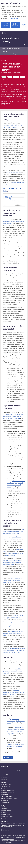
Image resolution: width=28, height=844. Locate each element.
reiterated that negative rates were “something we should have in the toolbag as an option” (12, 562)
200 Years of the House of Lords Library (11, 771)
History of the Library (7, 775)
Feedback (4, 779)
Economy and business (7, 790)
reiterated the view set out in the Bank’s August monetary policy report (13, 633)
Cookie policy (12, 840)
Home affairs (4, 794)
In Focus (4, 51)
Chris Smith (5, 79)
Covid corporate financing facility (14, 553)
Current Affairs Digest (7, 816)
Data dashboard (5, 814)
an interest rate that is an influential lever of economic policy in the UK (14, 125)
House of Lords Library (10, 40)
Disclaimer (4, 777)
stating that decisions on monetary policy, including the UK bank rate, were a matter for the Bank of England (14, 650)
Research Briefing (6, 810)
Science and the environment (9, 798)
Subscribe (7, 830)
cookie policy (14, 19)
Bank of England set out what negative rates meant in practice (13, 221)
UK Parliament (5, 48)
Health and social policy (7, 792)
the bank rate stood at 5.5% (13, 172)
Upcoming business (6, 769)
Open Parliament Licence (8, 839)
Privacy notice (5, 840)
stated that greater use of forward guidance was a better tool (13, 671)
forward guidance (10, 555)
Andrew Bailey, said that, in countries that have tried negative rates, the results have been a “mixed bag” (13, 416)
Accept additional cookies (6, 25)
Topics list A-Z (5, 802)
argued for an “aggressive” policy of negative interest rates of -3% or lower (13, 692)
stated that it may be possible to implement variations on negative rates (12, 580)
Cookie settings (24, 25)
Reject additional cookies (15, 25)
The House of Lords (6, 796)
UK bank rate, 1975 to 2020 (12, 189)
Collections (4, 808)
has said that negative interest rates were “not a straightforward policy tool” (13, 531)
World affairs (4, 800)
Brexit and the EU (6, 784)
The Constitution (5, 786)
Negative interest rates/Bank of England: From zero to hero (16, 721)
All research (4, 818)
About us (3, 773)
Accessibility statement (7, 842)
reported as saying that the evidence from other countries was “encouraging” (14, 624)
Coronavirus (4, 788)
